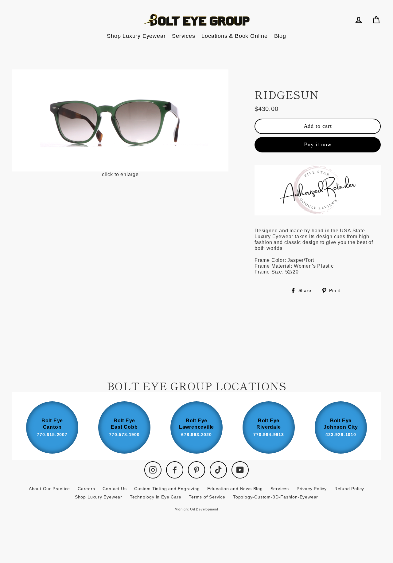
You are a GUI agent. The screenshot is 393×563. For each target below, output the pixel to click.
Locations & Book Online (234, 36)
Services (183, 36)
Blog (280, 36)
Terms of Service (207, 496)
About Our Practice (49, 488)
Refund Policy (349, 488)
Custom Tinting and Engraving (167, 488)
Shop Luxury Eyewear (136, 36)
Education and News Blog (235, 488)
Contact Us (114, 488)
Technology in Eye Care (155, 496)
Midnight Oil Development (196, 509)
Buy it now (318, 144)
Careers (86, 488)
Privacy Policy (312, 488)
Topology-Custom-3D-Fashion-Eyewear (275, 496)
